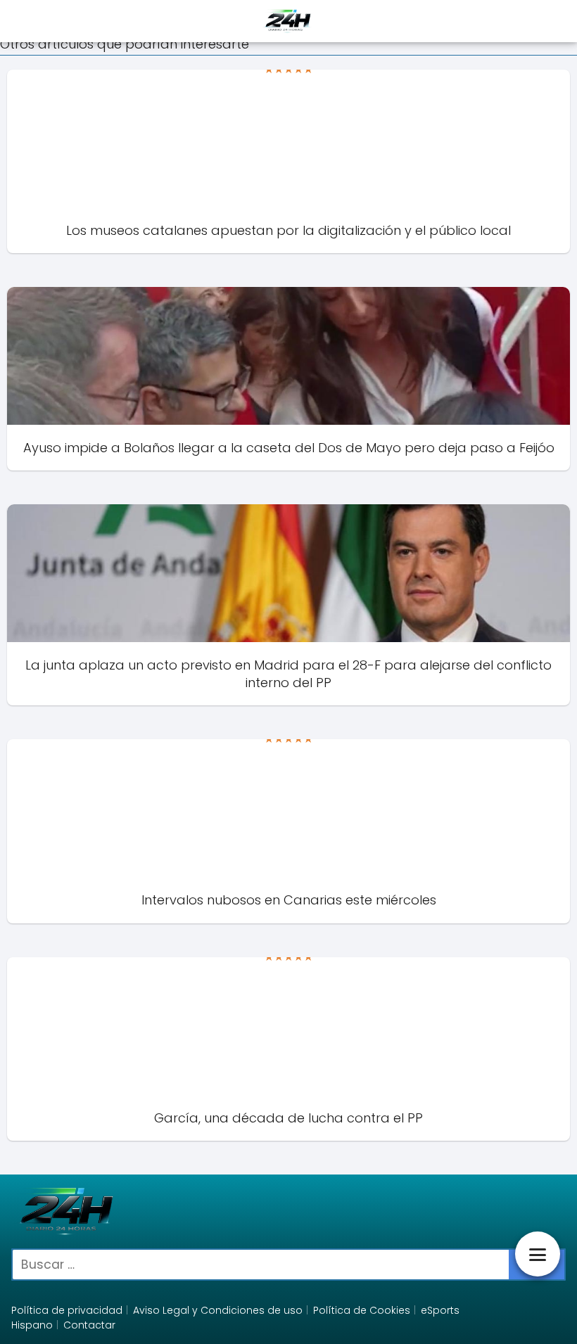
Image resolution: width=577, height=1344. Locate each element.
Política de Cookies (361, 1310)
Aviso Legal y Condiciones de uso (218, 1310)
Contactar (89, 1325)
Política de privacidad (66, 1310)
